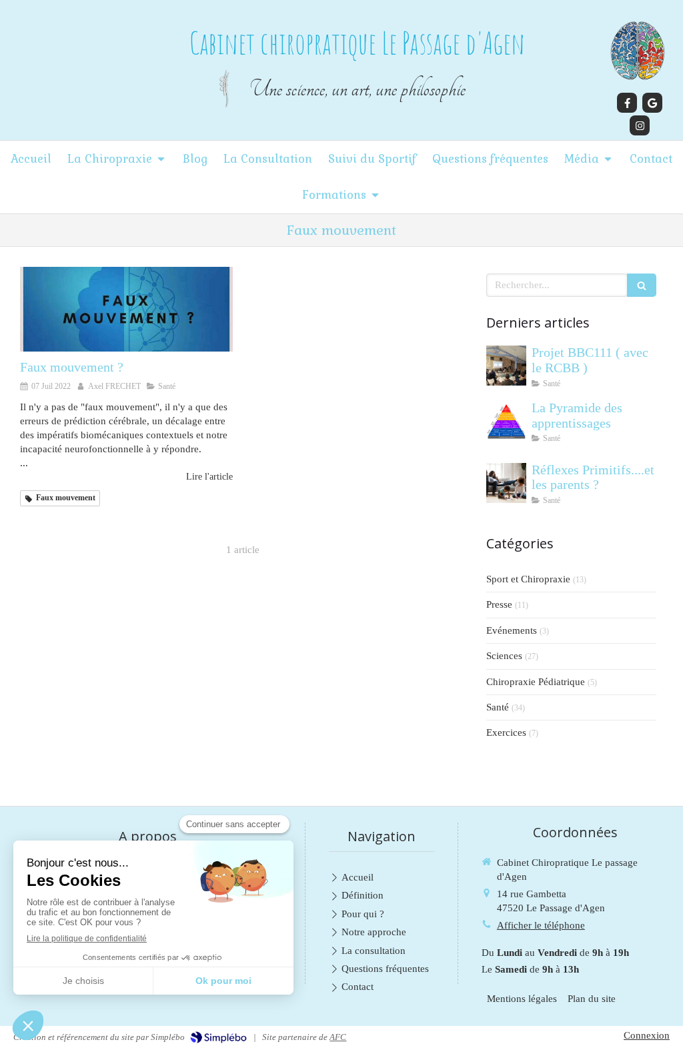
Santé (497, 707)
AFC (337, 1037)
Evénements (511, 630)
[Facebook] (627, 103)
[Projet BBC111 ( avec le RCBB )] (506, 366)
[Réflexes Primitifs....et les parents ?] (506, 483)
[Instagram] (640, 125)
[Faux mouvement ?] (126, 309)
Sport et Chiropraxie (528, 579)
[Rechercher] (641, 285)
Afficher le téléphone (541, 925)
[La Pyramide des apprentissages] (506, 421)
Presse (499, 604)
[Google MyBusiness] (652, 103)
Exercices (506, 732)
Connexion (647, 1035)
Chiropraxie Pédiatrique (535, 681)
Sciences (504, 655)
